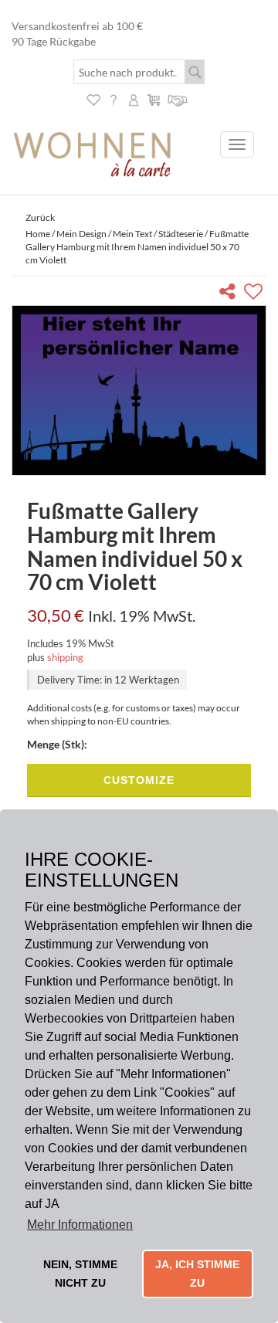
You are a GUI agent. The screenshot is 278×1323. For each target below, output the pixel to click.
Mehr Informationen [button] (80, 1224)
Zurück (40, 217)
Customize (139, 780)
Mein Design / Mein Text (104, 233)
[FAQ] (113, 98)
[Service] (178, 98)
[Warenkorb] (153, 98)
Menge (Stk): (57, 744)
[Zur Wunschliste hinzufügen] (255, 293)
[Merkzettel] (93, 98)
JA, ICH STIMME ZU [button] (197, 1273)
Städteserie (180, 233)
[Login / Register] (133, 98)
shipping (65, 657)
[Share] (230, 293)
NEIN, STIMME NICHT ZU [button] (80, 1273)
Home (37, 233)
